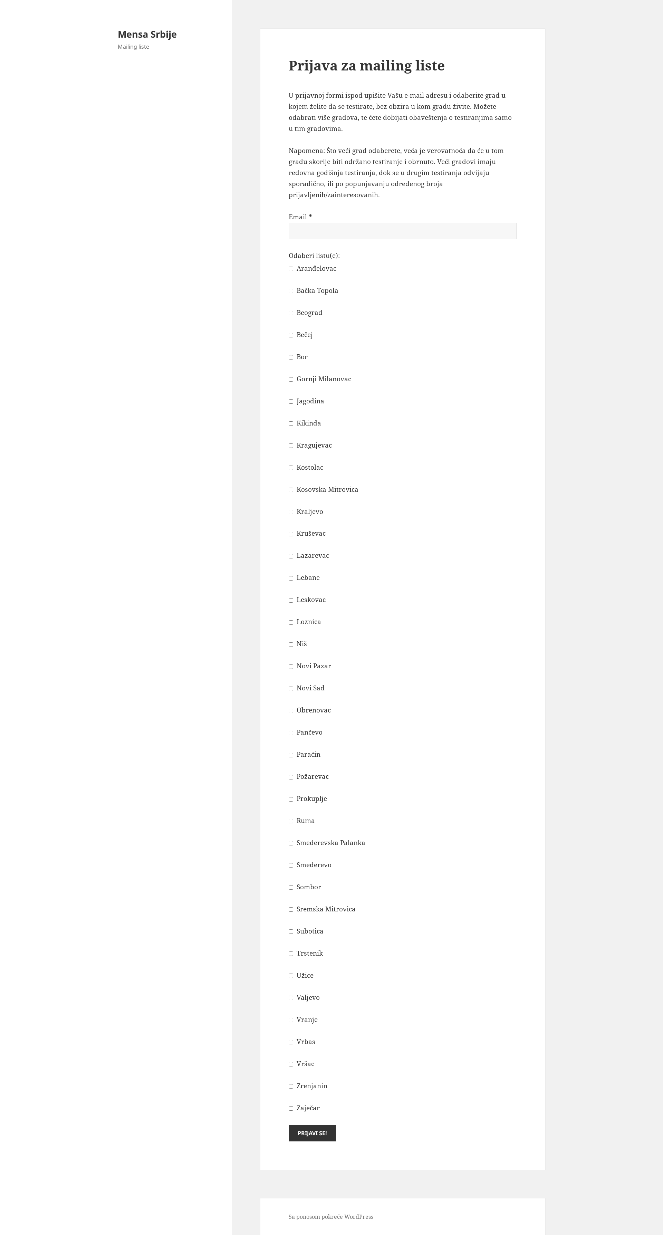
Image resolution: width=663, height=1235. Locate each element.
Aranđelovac (315, 268)
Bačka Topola (316, 290)
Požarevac (312, 776)
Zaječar (307, 1107)
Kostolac (309, 467)
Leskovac (310, 599)
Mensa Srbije (147, 34)
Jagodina (309, 400)
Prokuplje (311, 798)
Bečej (304, 334)
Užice (304, 975)
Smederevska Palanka (330, 842)
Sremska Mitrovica (325, 908)
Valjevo (307, 997)
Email (300, 216)
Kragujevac (313, 445)
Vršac (304, 1063)
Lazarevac (312, 555)
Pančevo (309, 732)
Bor (301, 356)
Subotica (309, 931)
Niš (301, 643)
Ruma (305, 820)
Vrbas (305, 1041)
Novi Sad (310, 687)
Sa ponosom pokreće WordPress (331, 1216)
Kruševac (310, 533)
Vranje (306, 1019)
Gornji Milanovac (323, 378)
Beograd (309, 312)
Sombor (308, 886)
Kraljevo (309, 511)
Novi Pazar (313, 665)
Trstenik (309, 953)
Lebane (307, 577)
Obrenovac (313, 710)
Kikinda (308, 423)
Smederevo (313, 864)
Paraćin (307, 754)
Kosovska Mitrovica (326, 489)
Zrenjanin (311, 1085)
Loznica (308, 621)
